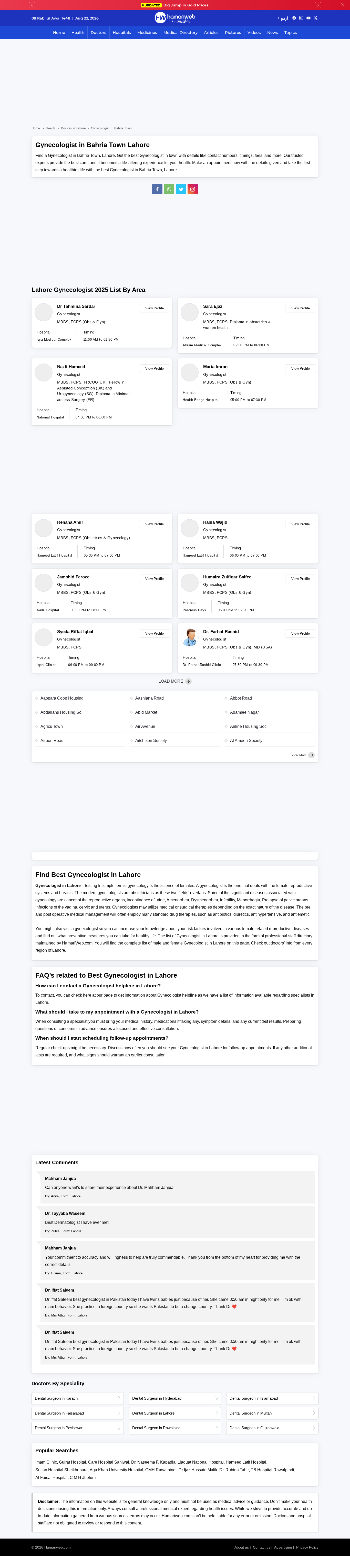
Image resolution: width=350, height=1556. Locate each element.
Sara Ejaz (212, 306)
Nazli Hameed (71, 366)
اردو (284, 18)
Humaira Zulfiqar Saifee (227, 577)
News (272, 32)
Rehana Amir (70, 522)
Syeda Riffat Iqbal (75, 631)
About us (241, 1547)
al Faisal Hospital (51, 1477)
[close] (343, 5)
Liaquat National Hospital (201, 1462)
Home (59, 32)
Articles (211, 32)
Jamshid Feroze (73, 577)
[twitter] (315, 18)
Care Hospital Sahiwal (108, 1462)
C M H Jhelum (83, 1477)
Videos (254, 32)
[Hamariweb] (175, 18)
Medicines (147, 32)
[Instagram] (301, 18)
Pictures (233, 32)
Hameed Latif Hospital (246, 1462)
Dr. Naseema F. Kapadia (153, 1462)
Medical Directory (180, 32)
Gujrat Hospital (72, 1462)
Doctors (98, 32)
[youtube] (308, 18)
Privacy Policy (307, 1547)
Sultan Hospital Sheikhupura (61, 1470)
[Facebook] (157, 189)
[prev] (32, 5)
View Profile (154, 308)
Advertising (283, 1547)
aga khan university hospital (116, 1470)
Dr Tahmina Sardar (76, 306)
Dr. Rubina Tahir (234, 1470)
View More (299, 755)
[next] (318, 5)
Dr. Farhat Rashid (221, 631)
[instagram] (193, 189)
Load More (171, 681)
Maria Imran (215, 366)
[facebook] (294, 18)
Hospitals (122, 32)
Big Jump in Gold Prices (177, 5)
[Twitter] (181, 189)
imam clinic (46, 1462)
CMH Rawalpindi (161, 1470)
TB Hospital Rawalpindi (272, 1470)
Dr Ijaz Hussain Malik (198, 1470)
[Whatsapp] (169, 189)
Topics (290, 32)
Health (77, 32)
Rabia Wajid (215, 522)
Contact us (261, 1547)
